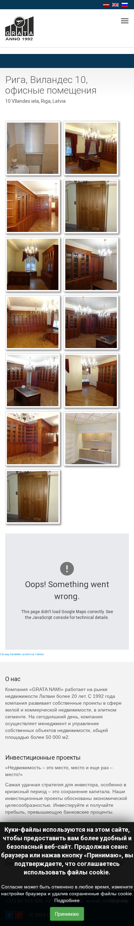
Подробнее (67, 900)
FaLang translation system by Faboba (22, 654)
